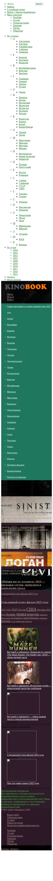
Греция (22, 84)
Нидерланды (25, 153)
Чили (21, 220)
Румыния (23, 175)
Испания (23, 111)
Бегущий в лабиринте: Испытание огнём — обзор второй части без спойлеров (29, 687)
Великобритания (27, 68)
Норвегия (24, 159)
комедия (33, 614)
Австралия (24, 41)
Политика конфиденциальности (23, 825)
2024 (15, 250)
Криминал (11, 404)
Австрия (23, 44)
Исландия (24, 108)
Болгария (23, 60)
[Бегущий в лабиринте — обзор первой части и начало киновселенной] (23, 714)
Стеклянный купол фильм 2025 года (24, 602)
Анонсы (11, 277)
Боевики (11, 331)
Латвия (22, 132)
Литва (22, 135)
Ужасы (10, 447)
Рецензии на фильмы (16, 477)
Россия (22, 172)
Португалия (25, 167)
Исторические (13, 373)
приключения (30, 617)
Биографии (12, 325)
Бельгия (23, 57)
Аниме (10, 319)
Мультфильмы (13, 386)
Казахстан (24, 119)
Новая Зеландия (27, 156)
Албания (23, 49)
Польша (23, 164)
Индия (22, 100)
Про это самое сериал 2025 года (23, 783)
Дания (22, 92)
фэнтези (28, 621)
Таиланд (23, 194)
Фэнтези (11, 459)
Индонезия (24, 103)
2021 (15, 258)
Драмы (10, 367)
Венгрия (23, 70)
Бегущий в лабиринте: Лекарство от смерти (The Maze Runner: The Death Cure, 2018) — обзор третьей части (29, 655)
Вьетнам (23, 73)
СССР (22, 186)
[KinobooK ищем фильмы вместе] (25, 289)
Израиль (23, 97)
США (22, 188)
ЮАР (21, 239)
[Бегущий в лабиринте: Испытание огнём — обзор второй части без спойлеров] (23, 683)
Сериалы (11, 428)
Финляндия (24, 207)
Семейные (11, 422)
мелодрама (5, 618)
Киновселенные (14, 471)
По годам (11, 247)
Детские (10, 355)
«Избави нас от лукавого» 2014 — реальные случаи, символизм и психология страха (23, 585)
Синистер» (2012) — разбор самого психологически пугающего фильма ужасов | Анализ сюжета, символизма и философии (26, 516)
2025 (15, 609)
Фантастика (12, 453)
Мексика (23, 143)
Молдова (23, 145)
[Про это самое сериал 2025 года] (22, 780)
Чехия (22, 218)
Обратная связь (14, 817)
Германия (23, 78)
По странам (12, 36)
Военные (11, 343)
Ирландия (24, 105)
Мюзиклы (11, 392)
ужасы (13, 621)
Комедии (11, 379)
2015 (15, 274)
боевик (10, 614)
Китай (22, 124)
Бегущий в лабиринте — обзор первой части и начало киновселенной (26, 718)
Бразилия (23, 62)
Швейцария (25, 226)
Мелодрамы (12, 398)
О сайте (11, 820)
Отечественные (13, 410)
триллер (6, 621)
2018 (15, 266)
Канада (22, 121)
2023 (15, 252)
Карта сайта (13, 814)
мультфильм (16, 618)
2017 (15, 269)
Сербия (22, 180)
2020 (15, 261)
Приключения (13, 416)
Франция (23, 210)
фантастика (20, 621)
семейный (43, 618)
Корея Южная (26, 127)
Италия (22, 113)
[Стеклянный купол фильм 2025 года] (22, 752)
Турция (22, 196)
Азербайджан (25, 46)
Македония (24, 140)
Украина (23, 202)
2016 (15, 271)
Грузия (22, 87)
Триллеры (11, 440)
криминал (43, 615)
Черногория (25, 215)
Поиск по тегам (15, 823)
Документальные (14, 361)
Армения (23, 52)
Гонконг (23, 81)
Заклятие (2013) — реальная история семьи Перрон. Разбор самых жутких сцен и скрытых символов (25, 544)
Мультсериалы (14, 279)
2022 (15, 255)
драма (21, 614)
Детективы (12, 349)
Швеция (23, 228)
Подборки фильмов (15, 465)
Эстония (23, 234)
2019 (15, 263)
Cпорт (10, 434)
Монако (23, 148)
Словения (24, 183)
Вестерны (11, 337)
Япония (23, 244)
